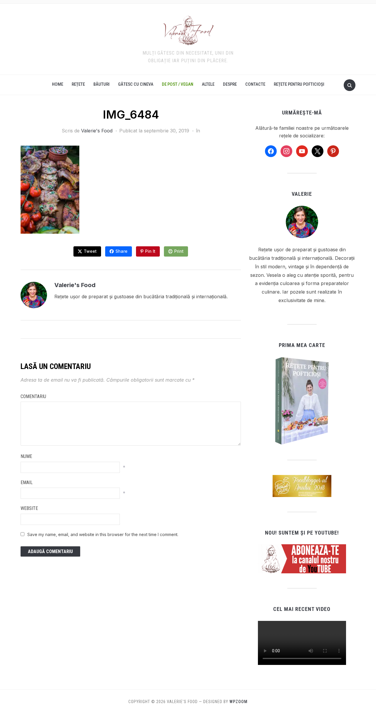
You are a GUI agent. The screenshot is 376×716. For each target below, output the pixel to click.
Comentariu (33, 396)
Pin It (150, 251)
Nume (26, 456)
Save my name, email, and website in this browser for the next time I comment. (102, 534)
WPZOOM (238, 701)
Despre (230, 84)
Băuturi (101, 84)
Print (179, 251)
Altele (208, 84)
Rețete (78, 84)
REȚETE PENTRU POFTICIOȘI (299, 84)
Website (29, 508)
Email (27, 482)
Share (121, 251)
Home (57, 84)
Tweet (90, 251)
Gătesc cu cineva (135, 84)
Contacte (255, 84)
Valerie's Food (97, 131)
